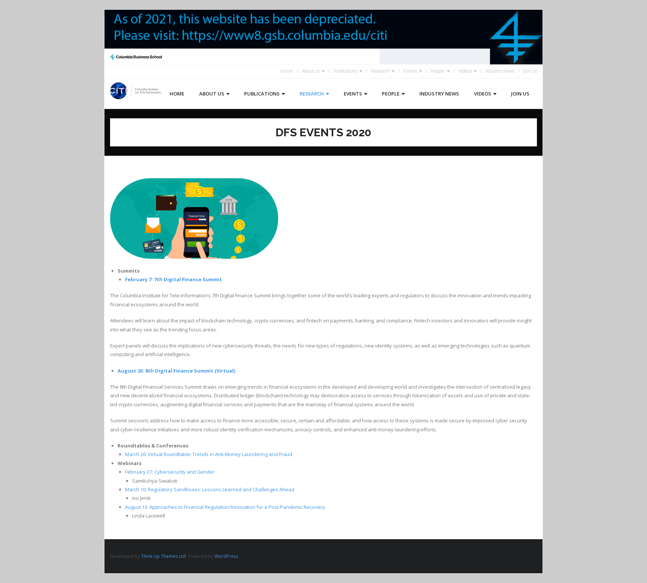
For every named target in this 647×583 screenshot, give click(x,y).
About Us (311, 71)
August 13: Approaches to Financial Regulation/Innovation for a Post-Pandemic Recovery (225, 507)
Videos (465, 71)
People (438, 71)
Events (410, 71)
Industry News (500, 71)
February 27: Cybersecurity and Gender (170, 471)
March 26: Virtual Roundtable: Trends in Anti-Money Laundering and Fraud (208, 454)
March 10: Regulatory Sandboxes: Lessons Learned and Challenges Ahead (209, 489)
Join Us (530, 71)
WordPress (226, 556)
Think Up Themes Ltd (163, 556)
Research (380, 71)
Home (286, 71)
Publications (345, 71)
